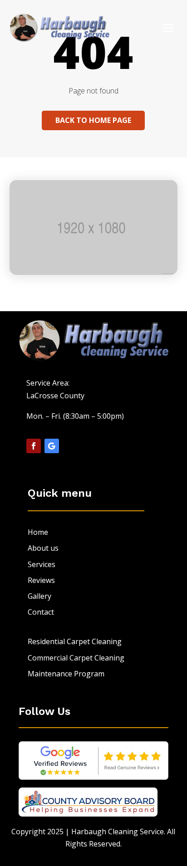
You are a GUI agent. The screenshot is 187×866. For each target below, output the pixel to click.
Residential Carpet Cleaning (75, 641)
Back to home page (93, 120)
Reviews (41, 580)
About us (43, 548)
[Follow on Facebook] (33, 446)
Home (38, 532)
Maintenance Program (66, 674)
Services (41, 564)
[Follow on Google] (51, 446)
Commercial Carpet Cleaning (76, 658)
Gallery (39, 596)
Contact (41, 612)
